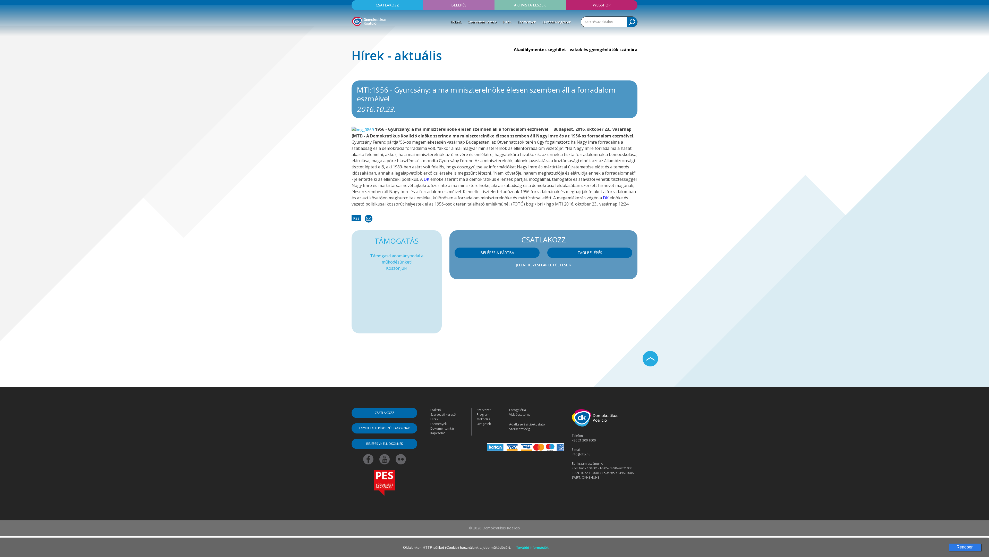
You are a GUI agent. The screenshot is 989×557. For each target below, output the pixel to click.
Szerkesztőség (519, 429)
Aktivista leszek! (530, 5)
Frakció (435, 410)
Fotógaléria (517, 410)
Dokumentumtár (442, 428)
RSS (356, 218)
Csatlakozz (387, 5)
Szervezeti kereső (482, 22)
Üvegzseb (484, 424)
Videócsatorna (520, 414)
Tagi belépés (590, 252)
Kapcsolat (437, 433)
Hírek (507, 22)
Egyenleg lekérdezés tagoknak (384, 428)
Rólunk (456, 22)
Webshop (602, 5)
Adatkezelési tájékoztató (527, 424)
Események (527, 22)
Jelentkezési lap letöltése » (543, 265)
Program (483, 414)
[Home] (369, 20)
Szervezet (484, 410)
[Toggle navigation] (355, 33)
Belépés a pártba (497, 252)
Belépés (458, 5)
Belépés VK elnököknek (384, 443)
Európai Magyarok (556, 22)
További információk (532, 547)
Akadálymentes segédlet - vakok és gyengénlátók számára (575, 49)
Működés (483, 419)
